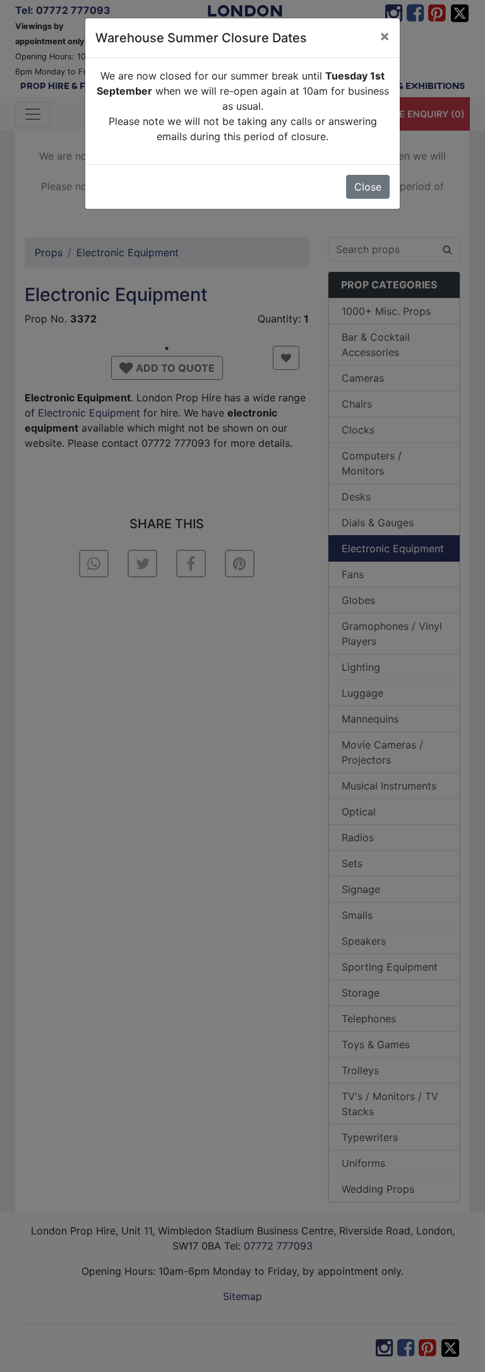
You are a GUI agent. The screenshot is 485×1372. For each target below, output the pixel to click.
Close (367, 186)
